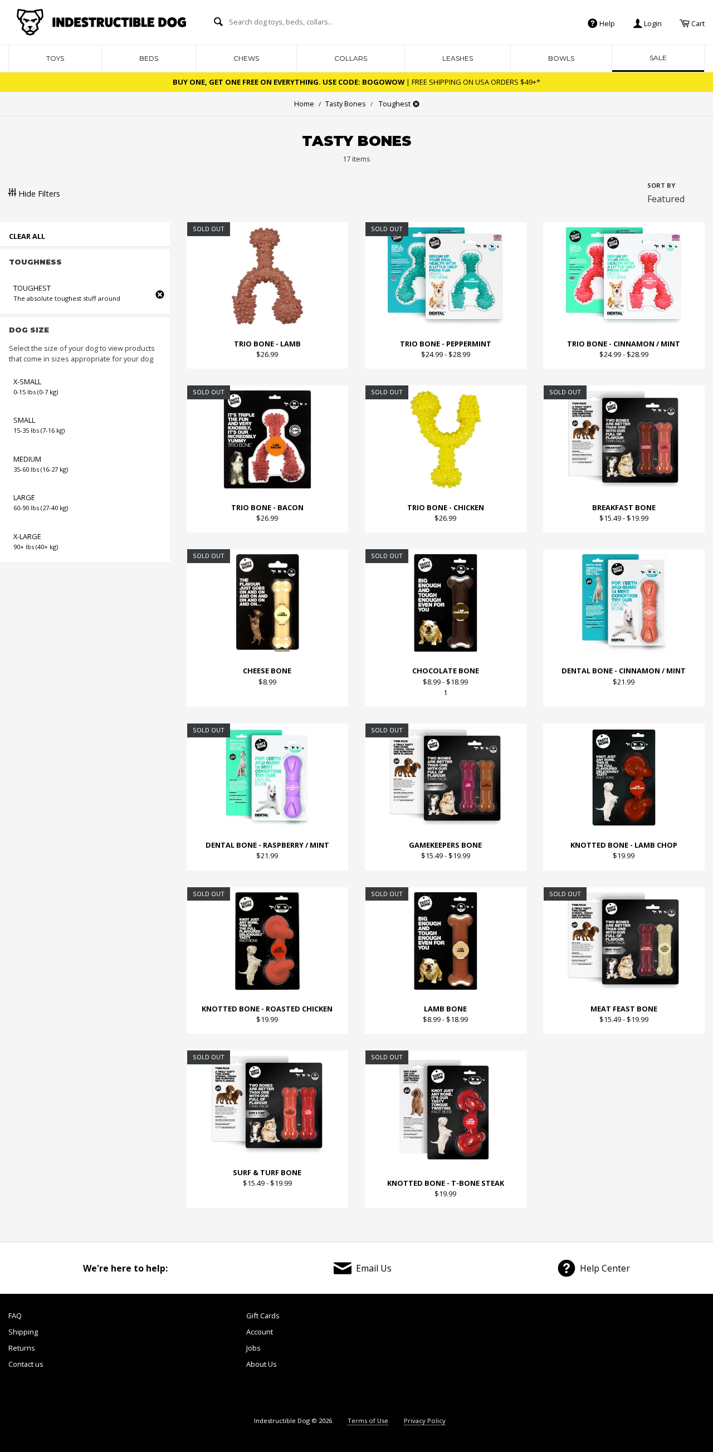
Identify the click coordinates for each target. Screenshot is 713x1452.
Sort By (661, 185)
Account (259, 1332)
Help (606, 23)
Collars (350, 58)
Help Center (605, 1268)
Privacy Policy (425, 1420)
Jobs (253, 1348)
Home (304, 104)
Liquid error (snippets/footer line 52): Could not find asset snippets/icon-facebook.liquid (511, 1357)
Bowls (561, 58)
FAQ (15, 1316)
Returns (21, 1348)
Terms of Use (368, 1420)
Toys (55, 58)
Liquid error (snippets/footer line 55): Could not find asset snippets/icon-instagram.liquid (676, 1357)
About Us (261, 1364)
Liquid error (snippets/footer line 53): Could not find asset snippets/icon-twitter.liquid (566, 1357)
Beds (148, 58)
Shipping (23, 1332)
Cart (697, 23)
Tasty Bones (342, 104)
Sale (658, 57)
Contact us (25, 1364)
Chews (246, 58)
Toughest (394, 104)
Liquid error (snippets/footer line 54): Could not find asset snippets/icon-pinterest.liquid (621, 1357)
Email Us (374, 1268)
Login (652, 23)
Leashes (457, 58)
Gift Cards (263, 1316)
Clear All (27, 236)
